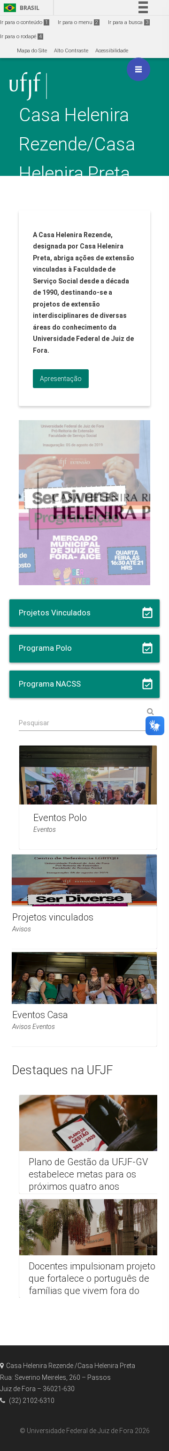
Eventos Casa (40, 1014)
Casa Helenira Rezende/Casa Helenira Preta (77, 144)
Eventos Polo (60, 817)
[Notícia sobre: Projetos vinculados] (80, 901)
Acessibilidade (111, 51)
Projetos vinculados (52, 917)
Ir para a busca (128, 22)
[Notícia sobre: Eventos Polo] (88, 797)
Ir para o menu (78, 22)
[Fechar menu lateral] (138, 69)
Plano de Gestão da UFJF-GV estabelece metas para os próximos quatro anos (88, 1174)
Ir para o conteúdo (24, 22)
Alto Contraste (71, 51)
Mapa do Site (32, 51)
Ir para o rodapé (21, 36)
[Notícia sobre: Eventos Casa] (80, 999)
